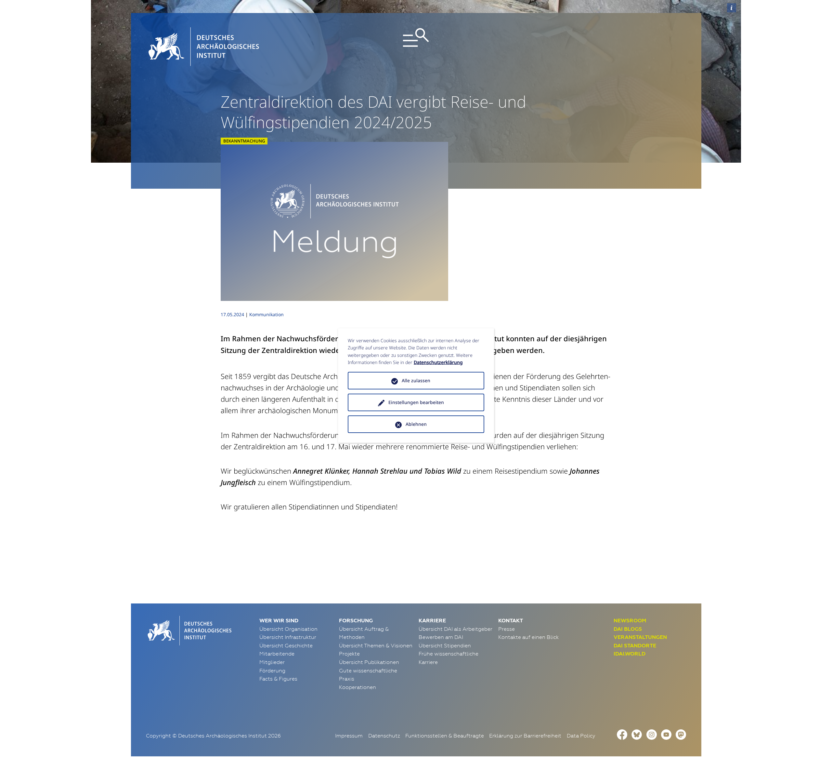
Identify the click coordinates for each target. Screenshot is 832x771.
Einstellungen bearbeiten (416, 402)
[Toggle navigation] (416, 46)
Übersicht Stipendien (445, 645)
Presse (506, 629)
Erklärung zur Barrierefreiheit (525, 735)
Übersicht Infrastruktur (287, 637)
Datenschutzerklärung (438, 362)
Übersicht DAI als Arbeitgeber (455, 629)
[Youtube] (666, 733)
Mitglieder (272, 662)
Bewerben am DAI (441, 637)
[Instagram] (651, 733)
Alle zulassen (416, 380)
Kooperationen (357, 687)
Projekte (349, 653)
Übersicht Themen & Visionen (375, 645)
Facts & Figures (278, 679)
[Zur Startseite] (189, 629)
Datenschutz (384, 735)
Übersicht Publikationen (369, 662)
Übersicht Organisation (288, 629)
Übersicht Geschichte (286, 645)
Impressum (349, 735)
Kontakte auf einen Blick (528, 637)
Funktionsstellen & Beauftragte (444, 735)
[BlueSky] (636, 733)
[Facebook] (622, 733)
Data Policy (581, 735)
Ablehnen (416, 424)
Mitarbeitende (276, 653)
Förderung (272, 670)
